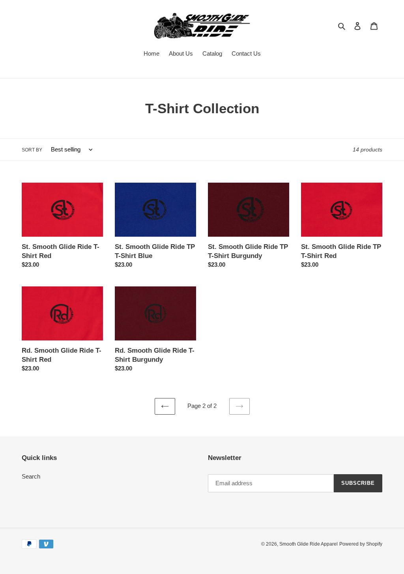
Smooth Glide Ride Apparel (308, 544)
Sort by (32, 150)
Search (31, 476)
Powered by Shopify (360, 544)
